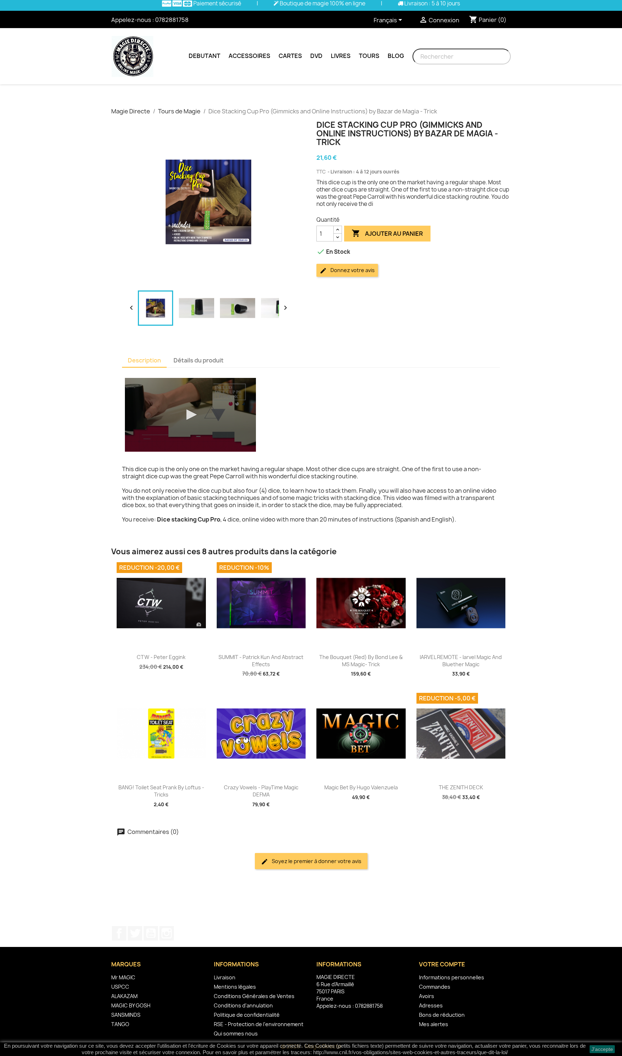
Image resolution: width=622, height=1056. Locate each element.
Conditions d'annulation (243, 1005)
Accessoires (249, 56)
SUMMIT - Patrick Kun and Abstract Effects (260, 661)
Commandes (434, 986)
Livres (341, 56)
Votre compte (442, 964)
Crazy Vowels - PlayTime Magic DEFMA (261, 791)
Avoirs (426, 996)
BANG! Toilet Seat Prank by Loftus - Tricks (161, 791)
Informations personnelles (451, 977)
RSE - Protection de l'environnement (258, 1024)
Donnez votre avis (352, 270)
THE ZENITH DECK (461, 787)
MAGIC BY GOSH (130, 1005)
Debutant (204, 56)
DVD (316, 56)
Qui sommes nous (236, 1033)
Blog (396, 56)
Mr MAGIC (123, 977)
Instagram (166, 933)
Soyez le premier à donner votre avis (316, 861)
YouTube (151, 933)
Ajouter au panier (387, 233)
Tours (369, 56)
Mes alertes (433, 1024)
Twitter (135, 933)
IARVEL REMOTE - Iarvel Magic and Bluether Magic (461, 661)
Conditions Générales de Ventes (254, 996)
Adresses (431, 1005)
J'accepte (602, 1049)
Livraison (224, 977)
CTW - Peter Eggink (161, 657)
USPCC (120, 986)
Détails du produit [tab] (198, 360)
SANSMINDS (125, 1014)
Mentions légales (235, 986)
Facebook (119, 933)
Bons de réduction (442, 1014)
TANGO (120, 1024)
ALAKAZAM (124, 996)
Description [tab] (144, 360)
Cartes (290, 56)
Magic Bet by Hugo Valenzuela (361, 787)
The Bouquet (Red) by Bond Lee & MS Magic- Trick (361, 661)
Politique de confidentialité (247, 1014)
